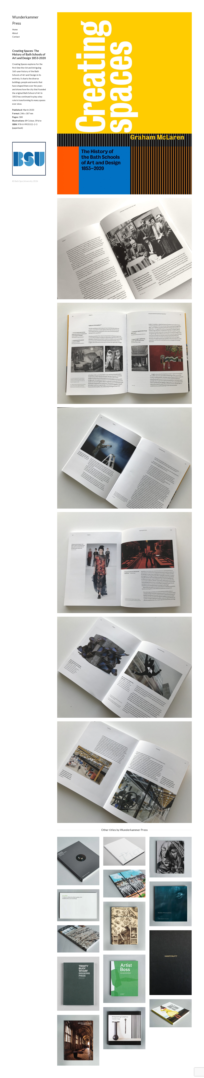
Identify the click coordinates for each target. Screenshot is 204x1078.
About (15, 33)
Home (15, 29)
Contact (16, 36)
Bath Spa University (23, 181)
